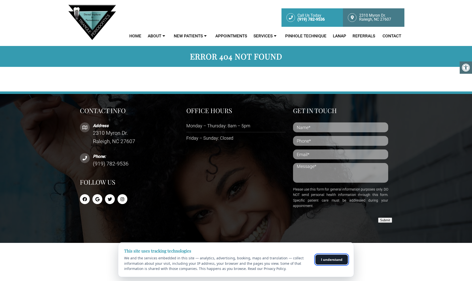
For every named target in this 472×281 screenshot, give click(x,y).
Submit (385, 220)
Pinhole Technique (305, 35)
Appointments (231, 35)
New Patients (188, 35)
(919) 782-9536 (111, 164)
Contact (392, 35)
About (154, 35)
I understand (331, 260)
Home (135, 35)
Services (263, 35)
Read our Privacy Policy (266, 268)
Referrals (364, 35)
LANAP (339, 35)
